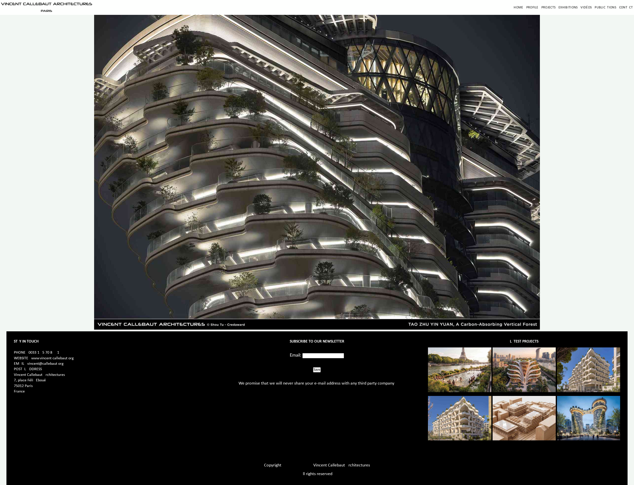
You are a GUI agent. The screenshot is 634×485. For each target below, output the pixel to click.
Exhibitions (568, 7)
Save (317, 369)
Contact (626, 7)
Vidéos (586, 7)
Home (518, 7)
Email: (295, 355)
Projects (548, 7)
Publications (605, 7)
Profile (532, 7)
